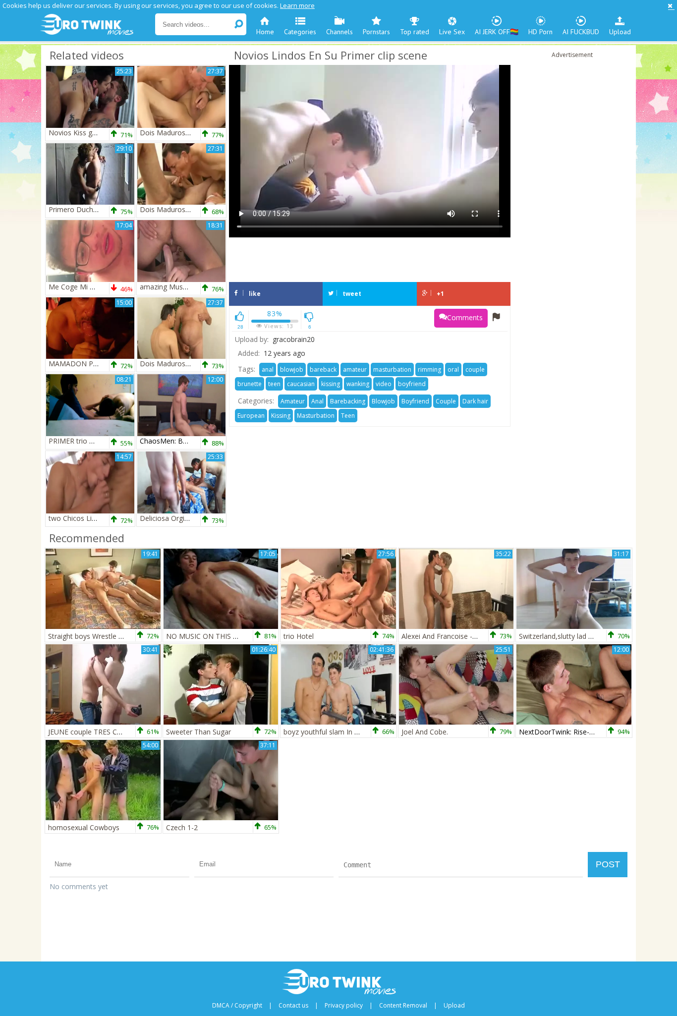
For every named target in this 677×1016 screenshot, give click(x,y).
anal (268, 369)
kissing (330, 384)
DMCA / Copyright (237, 1006)
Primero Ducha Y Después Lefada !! (106, 209)
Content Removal (403, 1006)
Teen (348, 415)
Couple (446, 401)
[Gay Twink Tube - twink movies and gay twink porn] (97, 24)
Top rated (414, 31)
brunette (249, 384)
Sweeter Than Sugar (198, 731)
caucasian (301, 384)
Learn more (297, 5)
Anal (317, 401)
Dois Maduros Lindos (174, 132)
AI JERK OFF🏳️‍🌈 (496, 31)
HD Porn (540, 31)
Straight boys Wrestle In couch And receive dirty (124, 636)
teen (274, 384)
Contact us (293, 1006)
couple (475, 369)
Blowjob (383, 401)
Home (265, 31)
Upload (620, 31)
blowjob (291, 369)
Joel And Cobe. (424, 731)
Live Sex (452, 31)
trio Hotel (298, 636)
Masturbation (316, 415)
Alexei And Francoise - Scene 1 (450, 636)
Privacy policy (344, 1006)
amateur (355, 369)
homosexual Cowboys (83, 827)
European (251, 415)
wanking (357, 384)
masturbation (392, 369)
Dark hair (475, 401)
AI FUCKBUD (581, 31)
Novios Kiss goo (75, 132)
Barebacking (347, 401)
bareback (323, 369)
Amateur (293, 401)
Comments (465, 317)
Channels (339, 31)
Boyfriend (415, 401)
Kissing (280, 415)
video (384, 384)
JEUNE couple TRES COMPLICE (98, 731)
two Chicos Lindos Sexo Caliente (101, 518)
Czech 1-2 (182, 827)
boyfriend (412, 384)
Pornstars (376, 31)
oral (453, 369)
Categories (300, 31)
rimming (429, 369)
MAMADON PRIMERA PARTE (96, 363)
